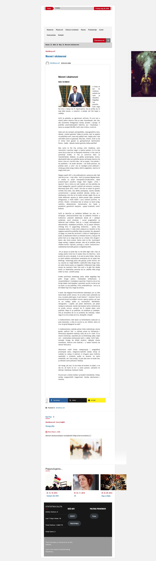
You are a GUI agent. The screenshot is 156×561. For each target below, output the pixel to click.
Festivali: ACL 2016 (53, 496)
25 (75, 496)
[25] (86, 482)
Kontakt (61, 35)
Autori (101, 30)
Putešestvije (92, 30)
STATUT (72, 516)
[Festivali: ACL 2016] (58, 482)
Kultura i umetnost (72, 30)
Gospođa (50, 426)
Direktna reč (50, 51)
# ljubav (57, 8)
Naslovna (50, 30)
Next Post (49, 416)
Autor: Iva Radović (64, 82)
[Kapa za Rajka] (113, 482)
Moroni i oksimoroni (56, 56)
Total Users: (50, 532)
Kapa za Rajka (106, 496)
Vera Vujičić (60, 422)
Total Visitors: (51, 525)
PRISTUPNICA (74, 523)
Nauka (83, 30)
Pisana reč (59, 30)
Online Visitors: (51, 512)
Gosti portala (51, 35)
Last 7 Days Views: (52, 518)
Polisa (94, 516)
